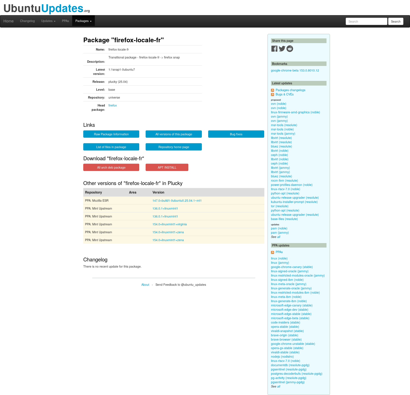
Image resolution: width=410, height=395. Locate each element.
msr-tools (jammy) (283, 133)
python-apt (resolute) (285, 193)
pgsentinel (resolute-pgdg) (289, 369)
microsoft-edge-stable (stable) (291, 314)
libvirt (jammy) (280, 167)
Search (396, 21)
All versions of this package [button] (173, 134)
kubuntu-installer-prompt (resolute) (294, 202)
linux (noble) (279, 258)
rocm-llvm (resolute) (284, 180)
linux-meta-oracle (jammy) (288, 284)
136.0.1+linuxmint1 (165, 208)
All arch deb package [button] (111, 167)
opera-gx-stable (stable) (287, 348)
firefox (112, 105)
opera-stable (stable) (285, 326)
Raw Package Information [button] (111, 134)
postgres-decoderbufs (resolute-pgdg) (296, 373)
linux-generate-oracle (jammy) (291, 288)
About (145, 284)
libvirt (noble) (279, 150)
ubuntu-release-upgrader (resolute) (295, 197)
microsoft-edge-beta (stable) (290, 318)
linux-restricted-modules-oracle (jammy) (298, 275)
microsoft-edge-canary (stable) (292, 305)
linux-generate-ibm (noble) (289, 301)
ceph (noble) (279, 155)
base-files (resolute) (284, 219)
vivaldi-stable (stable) (285, 352)
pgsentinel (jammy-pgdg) (288, 382)
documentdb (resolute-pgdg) (290, 365)
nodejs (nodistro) (282, 356)
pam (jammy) (280, 232)
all (278, 237)
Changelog (27, 21)
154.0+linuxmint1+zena (168, 232)
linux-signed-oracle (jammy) (290, 271)
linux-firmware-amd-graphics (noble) (295, 112)
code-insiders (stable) (285, 322)
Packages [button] (82, 21)
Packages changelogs (290, 90)
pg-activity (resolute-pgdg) (288, 378)
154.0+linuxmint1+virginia (169, 224)
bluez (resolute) (281, 146)
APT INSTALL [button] (167, 167)
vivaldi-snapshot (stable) (287, 331)
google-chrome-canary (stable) (292, 267)
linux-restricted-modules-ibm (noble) (295, 292)
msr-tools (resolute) (284, 125)
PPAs (65, 21)
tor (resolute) (279, 206)
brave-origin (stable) (284, 335)
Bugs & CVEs (285, 94)
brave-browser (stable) (286, 339)
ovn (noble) (278, 103)
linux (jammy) (280, 262)
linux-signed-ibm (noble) (287, 279)
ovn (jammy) (279, 116)
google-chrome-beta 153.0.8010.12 (295, 70)
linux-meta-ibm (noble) (286, 296)
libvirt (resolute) (281, 138)
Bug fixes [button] (236, 134)
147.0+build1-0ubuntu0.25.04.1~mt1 (177, 200)
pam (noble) (279, 228)
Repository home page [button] (173, 147)
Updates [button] (47, 21)
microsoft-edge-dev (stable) (289, 309)
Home (8, 20)
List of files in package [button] (111, 147)
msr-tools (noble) (282, 129)
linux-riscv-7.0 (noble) (285, 189)
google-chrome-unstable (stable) (293, 343)
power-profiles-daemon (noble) (292, 184)
